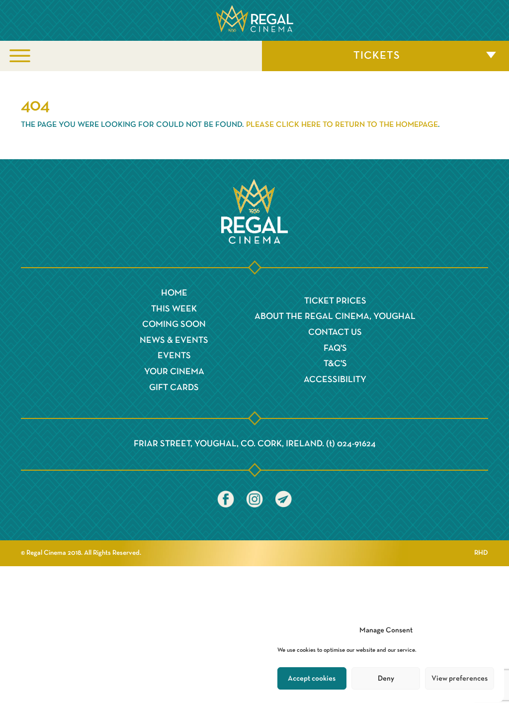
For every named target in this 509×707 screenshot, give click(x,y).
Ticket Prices (335, 301)
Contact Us (335, 332)
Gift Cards (174, 387)
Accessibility (335, 379)
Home (174, 293)
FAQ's (335, 348)
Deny (386, 678)
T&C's (335, 363)
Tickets (376, 55)
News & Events (174, 340)
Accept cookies (312, 678)
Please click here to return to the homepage (342, 125)
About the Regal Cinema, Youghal (335, 316)
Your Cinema (174, 371)
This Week (174, 308)
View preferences (459, 678)
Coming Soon (174, 324)
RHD (481, 552)
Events (174, 355)
